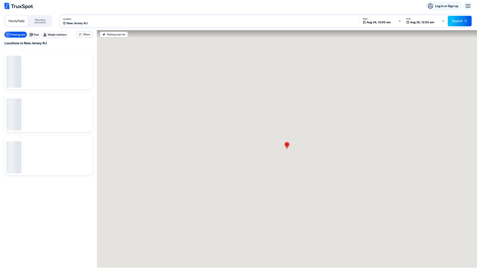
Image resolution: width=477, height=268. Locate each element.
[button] (287, 145)
